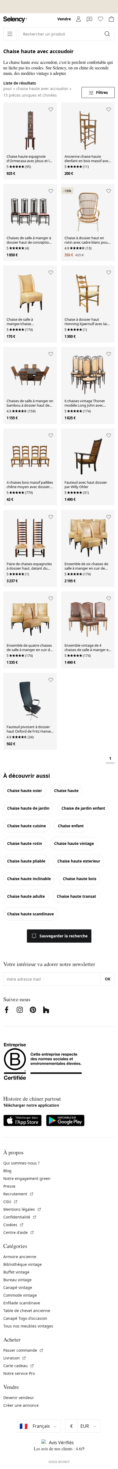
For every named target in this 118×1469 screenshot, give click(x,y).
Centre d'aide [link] (18, 1232)
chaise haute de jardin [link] (28, 808)
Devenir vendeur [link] (18, 1397)
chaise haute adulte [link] (26, 896)
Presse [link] (9, 1186)
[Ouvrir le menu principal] (9, 33)
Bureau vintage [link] (17, 1279)
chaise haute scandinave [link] (30, 913)
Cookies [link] (13, 1224)
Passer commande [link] (23, 1350)
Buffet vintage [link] (16, 1272)
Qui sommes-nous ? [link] (21, 1163)
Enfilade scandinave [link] (21, 1302)
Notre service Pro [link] (19, 1373)
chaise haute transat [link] (76, 896)
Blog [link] (7, 1170)
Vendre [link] (64, 18)
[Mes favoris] (100, 19)
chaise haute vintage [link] (74, 843)
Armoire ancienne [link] (19, 1256)
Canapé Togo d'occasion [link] (25, 1318)
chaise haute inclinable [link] (29, 878)
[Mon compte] (78, 19)
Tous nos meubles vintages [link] (28, 1326)
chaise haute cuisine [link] (26, 825)
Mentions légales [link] (22, 1209)
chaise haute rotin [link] (24, 843)
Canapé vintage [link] (17, 1287)
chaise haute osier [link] (24, 790)
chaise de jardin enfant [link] (83, 808)
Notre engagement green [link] (26, 1178)
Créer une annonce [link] (21, 1405)
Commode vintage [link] (20, 1295)
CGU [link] (10, 1201)
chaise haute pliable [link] (26, 861)
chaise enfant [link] (71, 825)
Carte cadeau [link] (18, 1365)
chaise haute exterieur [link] (78, 861)
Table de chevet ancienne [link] (26, 1310)
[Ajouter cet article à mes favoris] (51, 109)
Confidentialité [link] (20, 1217)
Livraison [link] (14, 1358)
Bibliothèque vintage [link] (22, 1264)
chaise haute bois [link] (79, 878)
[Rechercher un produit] (107, 34)
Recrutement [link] (18, 1193)
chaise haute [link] (66, 790)
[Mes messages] (89, 19)
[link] (15, 20)
